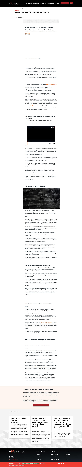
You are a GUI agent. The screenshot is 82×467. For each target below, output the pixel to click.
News (20, 8)
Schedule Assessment (64, 3)
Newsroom (68, 454)
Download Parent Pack (13, 459)
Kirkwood (16, 8)
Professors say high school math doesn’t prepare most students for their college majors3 (40, 422)
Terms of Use (42, 463)
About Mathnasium (54, 454)
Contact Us (38, 459)
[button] (41, 198)
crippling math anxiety (33, 105)
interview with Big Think (47, 212)
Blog (66, 459)
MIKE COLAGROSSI (27, 33)
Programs (42, 3)
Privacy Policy (18, 463)
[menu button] (71, 3)
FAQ (45, 3)
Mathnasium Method (40, 451)
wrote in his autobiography (46, 322)
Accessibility (11, 463)
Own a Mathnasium (50, 3)
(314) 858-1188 (12, 457)
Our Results (52, 451)
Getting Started (29, 3)
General (17, 10)
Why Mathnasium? (36, 3)
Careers (67, 451)
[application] (41, 198)
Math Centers (11, 8)
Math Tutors (54, 459)
